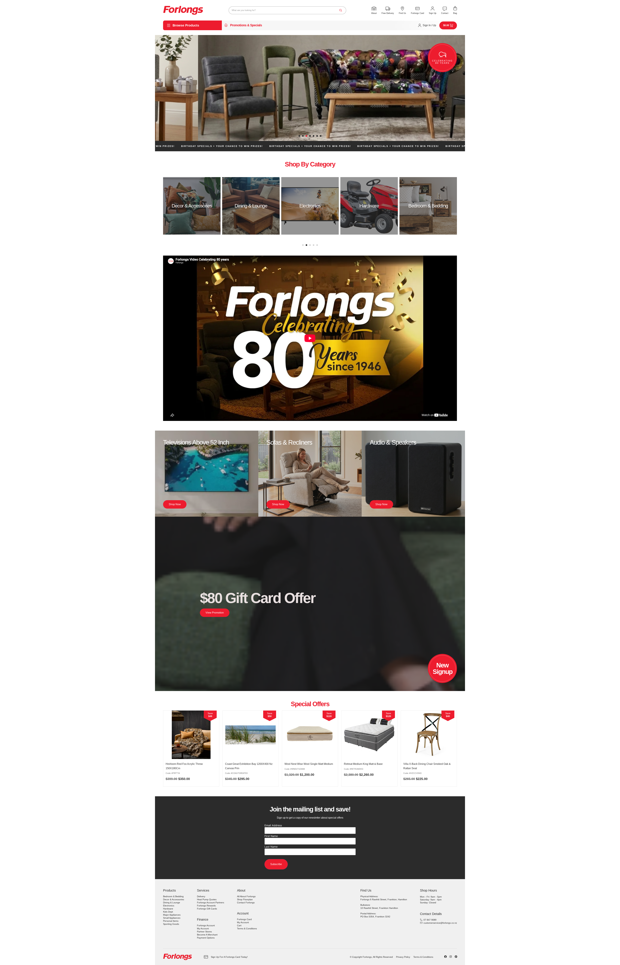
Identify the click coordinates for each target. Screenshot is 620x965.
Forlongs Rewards (206, 905)
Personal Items (170, 921)
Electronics (168, 905)
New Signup (442, 668)
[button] (299, 136)
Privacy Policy (403, 957)
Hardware (168, 909)
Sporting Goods (171, 924)
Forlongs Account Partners (210, 902)
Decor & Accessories (173, 899)
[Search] (340, 10)
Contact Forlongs (246, 902)
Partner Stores (204, 931)
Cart (239, 925)
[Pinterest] (456, 956)
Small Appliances (171, 918)
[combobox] (287, 10)
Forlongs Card (244, 919)
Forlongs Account (206, 925)
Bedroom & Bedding (173, 896)
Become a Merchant (207, 935)
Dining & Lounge (171, 902)
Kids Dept (168, 912)
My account (203, 928)
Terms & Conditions (247, 928)
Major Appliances (172, 915)
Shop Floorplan (245, 899)
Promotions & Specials (246, 25)
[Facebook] (445, 956)
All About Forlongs (246, 896)
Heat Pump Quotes (207, 899)
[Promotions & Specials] (226, 25)
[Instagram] (450, 956)
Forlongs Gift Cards (207, 909)
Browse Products (186, 25)
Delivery (201, 896)
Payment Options (206, 938)
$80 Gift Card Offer (257, 598)
